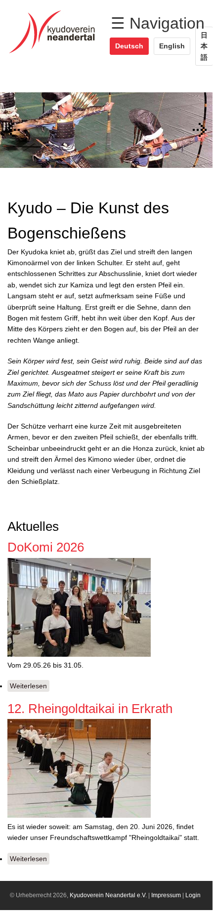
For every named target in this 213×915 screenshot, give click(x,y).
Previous (12, 130)
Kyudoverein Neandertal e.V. (108, 895)
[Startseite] (54, 53)
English (172, 46)
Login (193, 895)
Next (200, 130)
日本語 (204, 46)
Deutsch (129, 46)
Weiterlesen (29, 687)
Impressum (166, 895)
